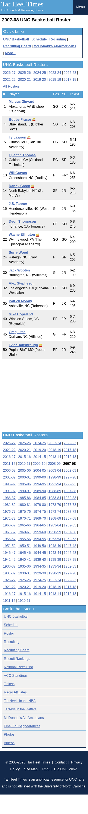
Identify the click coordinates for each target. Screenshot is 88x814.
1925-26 (24, 580)
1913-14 (54, 594)
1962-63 (70, 525)
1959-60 (39, 532)
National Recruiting (18, 667)
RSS (46, 769)
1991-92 (9, 491)
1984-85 (39, 498)
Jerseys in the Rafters (20, 709)
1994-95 (39, 484)
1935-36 (24, 566)
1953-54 (54, 539)
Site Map (31, 769)
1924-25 (39, 580)
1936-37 (9, 566)
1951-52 (9, 546)
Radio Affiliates (15, 692)
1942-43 (70, 553)
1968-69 (54, 518)
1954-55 (39, 539)
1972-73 (70, 511)
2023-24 (54, 73)
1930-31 (24, 573)
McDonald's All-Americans (55, 46)
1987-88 (70, 491)
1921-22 (9, 587)
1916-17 (9, 594)
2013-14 (54, 457)
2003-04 (54, 470)
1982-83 (70, 498)
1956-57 (9, 539)
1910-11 (24, 600)
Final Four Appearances (22, 726)
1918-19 (54, 587)
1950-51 (24, 546)
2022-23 (70, 73)
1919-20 (39, 587)
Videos (9, 743)
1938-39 (54, 559)
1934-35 (39, 566)
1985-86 (24, 498)
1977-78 (70, 505)
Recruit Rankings (17, 658)
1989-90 (39, 491)
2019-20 (39, 79)
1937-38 (70, 559)
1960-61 (24, 532)
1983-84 (54, 498)
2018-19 (54, 79)
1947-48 (70, 546)
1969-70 (39, 518)
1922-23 (70, 580)
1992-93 (70, 484)
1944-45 (39, 553)
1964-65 (39, 525)
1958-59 (54, 532)
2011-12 (9, 463)
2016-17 (9, 457)
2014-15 (39, 457)
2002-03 (70, 470)
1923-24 (54, 580)
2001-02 (9, 477)
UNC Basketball (16, 39)
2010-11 (24, 463)
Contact (60, 762)
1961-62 (9, 532)
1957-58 (70, 532)
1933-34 (54, 566)
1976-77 (9, 511)
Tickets (9, 684)
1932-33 (70, 566)
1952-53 (70, 539)
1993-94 (54, 484)
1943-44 (54, 553)
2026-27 (9, 73)
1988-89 (54, 491)
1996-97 (9, 484)
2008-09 (54, 463)
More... (10, 53)
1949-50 (39, 546)
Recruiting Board (17, 46)
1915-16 (24, 594)
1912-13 (70, 594)
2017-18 (70, 79)
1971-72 (9, 518)
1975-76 (24, 511)
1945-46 (24, 553)
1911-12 (9, 600)
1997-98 (70, 477)
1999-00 (39, 477)
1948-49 (54, 546)
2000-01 (24, 477)
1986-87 (9, 498)
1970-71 (24, 518)
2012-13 (70, 457)
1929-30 (39, 573)
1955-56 (24, 539)
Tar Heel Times (22, 4)
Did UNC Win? (65, 769)
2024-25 (39, 73)
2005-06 (24, 470)
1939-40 (39, 559)
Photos (9, 734)
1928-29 (54, 573)
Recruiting (57, 39)
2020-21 (24, 79)
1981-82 (9, 505)
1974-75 (39, 511)
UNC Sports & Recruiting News (22, 10)
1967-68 (70, 518)
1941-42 (9, 559)
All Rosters (11, 86)
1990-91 (24, 491)
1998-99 (54, 477)
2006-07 (9, 470)
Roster (9, 633)
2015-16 (24, 457)
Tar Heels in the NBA (20, 701)
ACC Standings (16, 675)
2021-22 (9, 79)
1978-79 (54, 505)
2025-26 (24, 73)
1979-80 (39, 505)
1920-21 (24, 587)
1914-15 (39, 594)
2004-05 (39, 470)
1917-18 (70, 587)
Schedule (39, 39)
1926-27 (9, 580)
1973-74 (54, 511)
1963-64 (54, 525)
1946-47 (9, 553)
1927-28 (70, 573)
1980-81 (24, 505)
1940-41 (24, 559)
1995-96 (24, 484)
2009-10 (39, 463)
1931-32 (9, 573)
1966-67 (9, 525)
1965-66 (24, 525)
